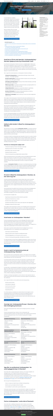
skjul (13, 42)
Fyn (35, 1)
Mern (28, 377)
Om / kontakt (43, 1)
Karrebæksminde (7, 378)
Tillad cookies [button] (23, 414)
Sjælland (38, 1)
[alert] (26, 413)
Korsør (13, 378)
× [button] (52, 410)
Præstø (25, 377)
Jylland (32, 1)
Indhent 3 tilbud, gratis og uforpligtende (12, 38)
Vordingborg (21, 377)
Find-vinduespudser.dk (8, 1)
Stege (31, 377)
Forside (29, 1)
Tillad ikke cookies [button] (29, 414)
